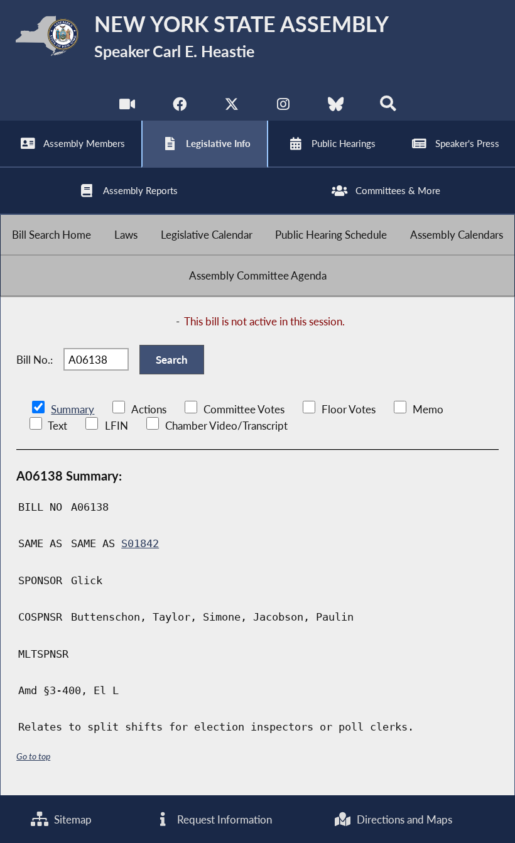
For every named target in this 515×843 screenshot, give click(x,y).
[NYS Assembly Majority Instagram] (283, 106)
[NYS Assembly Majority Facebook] (179, 106)
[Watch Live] (127, 106)
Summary (72, 409)
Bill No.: (34, 359)
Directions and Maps (403, 819)
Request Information (223, 819)
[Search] (388, 106)
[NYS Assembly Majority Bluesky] (336, 106)
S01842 (140, 543)
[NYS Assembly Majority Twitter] (231, 106)
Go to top (33, 756)
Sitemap (72, 819)
